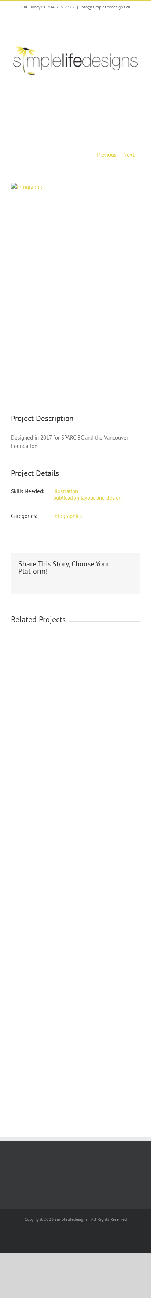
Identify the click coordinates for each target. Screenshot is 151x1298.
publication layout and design (87, 497)
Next (129, 154)
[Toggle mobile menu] (137, 81)
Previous (106, 154)
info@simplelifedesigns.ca (105, 7)
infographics (67, 515)
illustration (65, 491)
